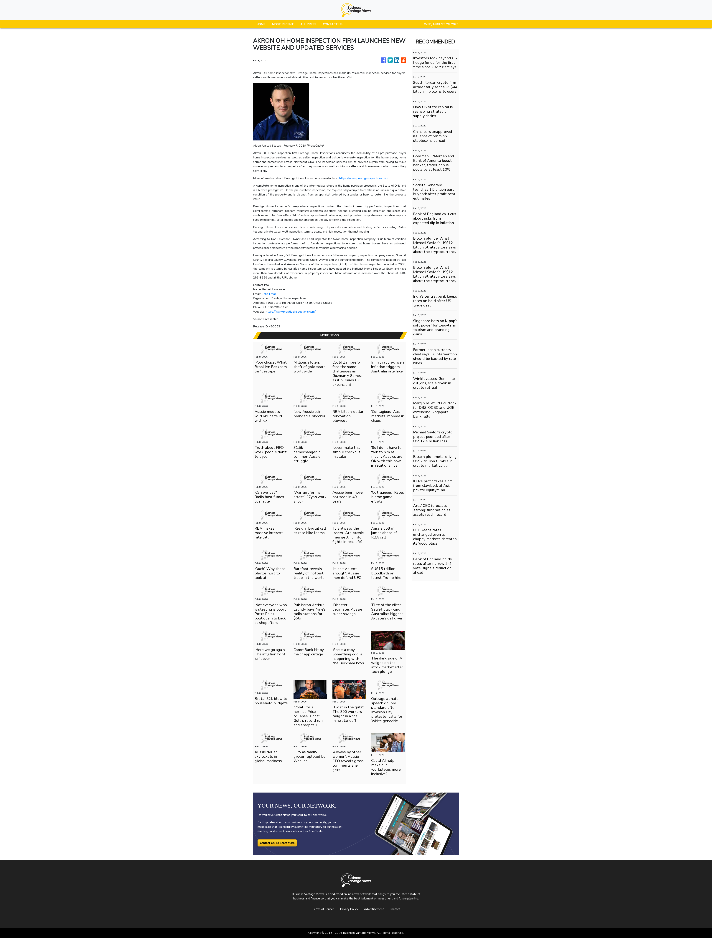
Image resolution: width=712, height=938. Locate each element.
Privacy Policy (349, 909)
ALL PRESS (308, 24)
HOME (260, 24)
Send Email (269, 294)
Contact (395, 909)
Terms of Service (323, 909)
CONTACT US (332, 24)
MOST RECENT (283, 24)
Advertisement (374, 909)
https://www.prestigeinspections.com (363, 178)
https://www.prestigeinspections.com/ (291, 312)
